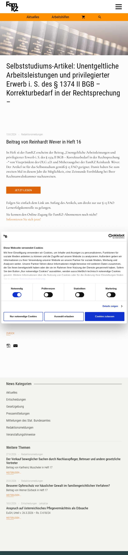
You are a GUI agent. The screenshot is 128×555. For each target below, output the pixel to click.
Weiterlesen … (13, 472)
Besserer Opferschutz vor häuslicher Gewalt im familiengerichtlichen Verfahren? (58, 486)
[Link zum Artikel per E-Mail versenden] (16, 345)
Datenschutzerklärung (32, 278)
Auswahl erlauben (64, 316)
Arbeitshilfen (60, 17)
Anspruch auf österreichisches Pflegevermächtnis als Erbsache (47, 508)
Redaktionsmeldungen (32, 134)
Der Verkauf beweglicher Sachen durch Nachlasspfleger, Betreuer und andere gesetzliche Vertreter (63, 461)
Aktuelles (33, 17)
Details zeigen (110, 306)
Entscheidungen (29, 503)
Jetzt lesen (23, 190)
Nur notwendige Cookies (23, 316)
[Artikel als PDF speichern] (9, 345)
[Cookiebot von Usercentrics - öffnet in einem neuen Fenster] (110, 236)
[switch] (48, 294)
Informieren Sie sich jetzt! (23, 219)
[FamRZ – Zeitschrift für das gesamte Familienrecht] (12, 7)
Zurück (10, 333)
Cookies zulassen (104, 316)
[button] (119, 6)
